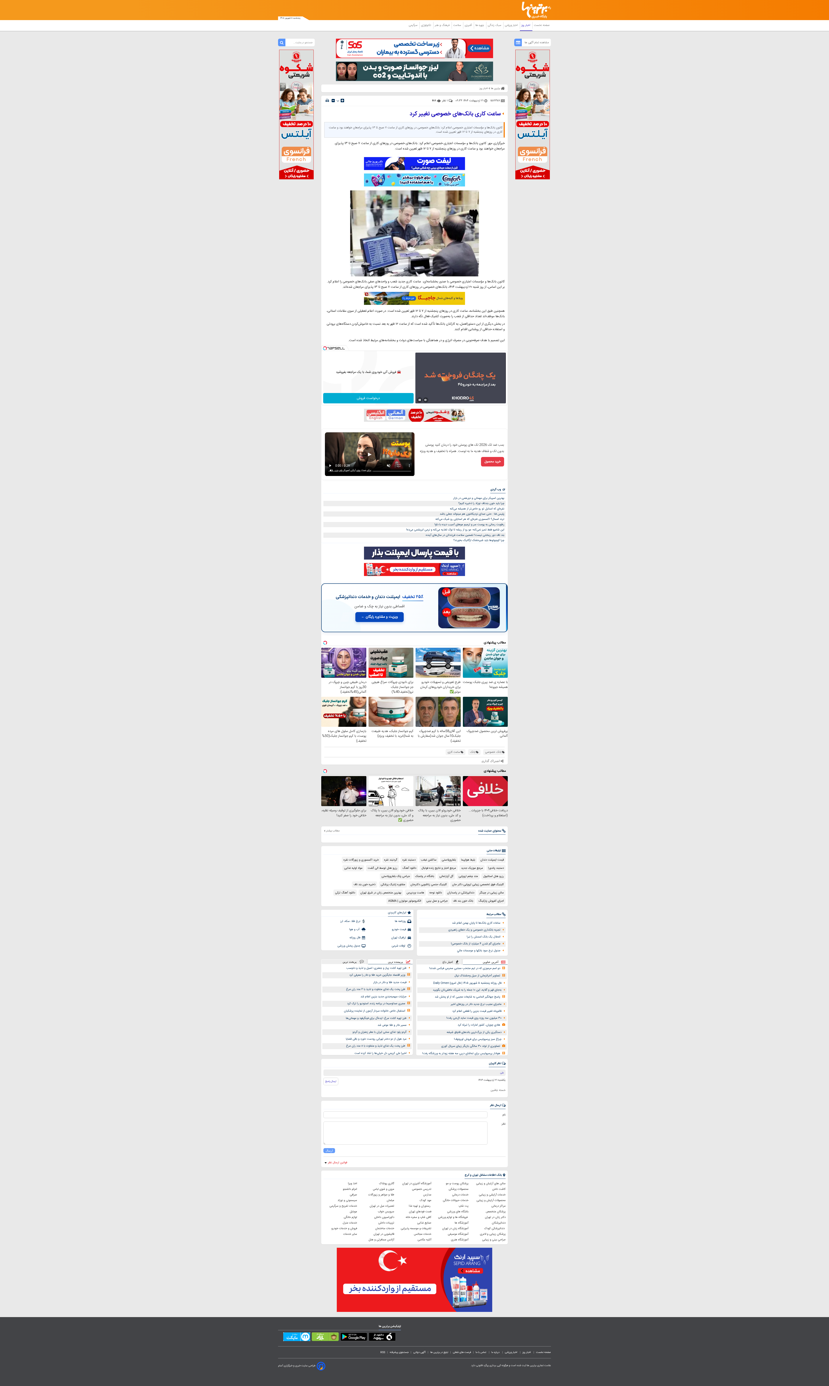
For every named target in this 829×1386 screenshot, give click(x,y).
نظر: (503, 1124)
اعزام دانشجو (350, 1189)
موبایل (353, 1211)
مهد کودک (425, 1200)
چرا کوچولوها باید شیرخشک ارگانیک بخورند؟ (478, 540)
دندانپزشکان (499, 1223)
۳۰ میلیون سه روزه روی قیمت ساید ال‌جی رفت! (474, 1018)
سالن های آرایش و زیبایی (491, 1183)
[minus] (333, 100)
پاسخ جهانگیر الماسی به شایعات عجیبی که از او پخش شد (467, 997)
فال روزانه (355, 937)
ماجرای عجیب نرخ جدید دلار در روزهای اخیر (476, 1004)
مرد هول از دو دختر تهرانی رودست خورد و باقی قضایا (376, 1039)
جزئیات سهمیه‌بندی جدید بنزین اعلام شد (384, 996)
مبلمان (390, 1200)
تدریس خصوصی (421, 1189)
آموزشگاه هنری (459, 1239)
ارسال (329, 1150)
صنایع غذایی (424, 1223)
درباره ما (495, 1352)
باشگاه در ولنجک (424, 876)
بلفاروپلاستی (449, 860)
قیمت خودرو (399, 929)
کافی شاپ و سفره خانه (418, 1217)
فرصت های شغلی (462, 1352)
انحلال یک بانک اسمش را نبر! (483, 937)
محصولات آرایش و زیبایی (491, 1200)
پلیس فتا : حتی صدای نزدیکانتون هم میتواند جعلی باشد (472, 514)
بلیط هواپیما (468, 860)
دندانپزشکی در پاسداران (460, 892)
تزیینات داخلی (386, 1223)
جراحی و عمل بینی (437, 901)
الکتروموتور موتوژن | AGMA (404, 901)
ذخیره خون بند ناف (364, 884)
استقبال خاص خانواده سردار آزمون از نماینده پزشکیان (374, 1011)
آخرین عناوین (490, 962)
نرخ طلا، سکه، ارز (350, 921)
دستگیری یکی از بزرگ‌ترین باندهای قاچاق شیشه (474, 1032)
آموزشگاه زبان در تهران (455, 1228)
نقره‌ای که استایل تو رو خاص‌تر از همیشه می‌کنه (477, 509)
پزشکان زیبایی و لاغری (493, 1234)
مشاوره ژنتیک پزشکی (393, 884)
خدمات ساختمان (384, 1228)
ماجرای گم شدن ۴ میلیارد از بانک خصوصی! (475, 944)
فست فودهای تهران (420, 1211)
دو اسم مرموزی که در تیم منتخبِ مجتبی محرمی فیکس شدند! (464, 968)
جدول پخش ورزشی (348, 946)
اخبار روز (526, 25)
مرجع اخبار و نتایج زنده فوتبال (438, 868)
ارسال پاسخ (330, 1081)
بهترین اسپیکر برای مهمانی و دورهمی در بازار (478, 498)
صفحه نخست (542, 25)
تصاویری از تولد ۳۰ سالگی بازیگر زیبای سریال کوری (470, 1046)
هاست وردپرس (415, 892)
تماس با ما (481, 1352)
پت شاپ (463, 1206)
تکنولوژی (426, 25)
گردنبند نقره (390, 860)
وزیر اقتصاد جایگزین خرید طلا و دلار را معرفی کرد (377, 975)
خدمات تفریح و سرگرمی (343, 1206)
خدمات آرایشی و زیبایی (492, 1194)
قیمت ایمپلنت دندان (492, 860)
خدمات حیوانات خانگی (455, 1200)
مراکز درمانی (498, 1206)
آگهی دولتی (419, 1352)
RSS (382, 1352)
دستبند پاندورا (496, 868)
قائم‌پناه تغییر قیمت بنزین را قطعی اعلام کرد (477, 1011)
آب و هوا (354, 929)
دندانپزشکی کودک (495, 1228)
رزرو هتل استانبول (493, 876)
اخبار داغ (448, 962)
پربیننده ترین (395, 961)
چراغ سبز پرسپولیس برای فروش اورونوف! (478, 1039)
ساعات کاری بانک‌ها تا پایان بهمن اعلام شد (476, 923)
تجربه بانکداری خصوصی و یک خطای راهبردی (474, 930)
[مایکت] (296, 1337)
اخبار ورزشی (512, 25)
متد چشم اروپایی (468, 876)
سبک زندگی (495, 25)
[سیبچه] (382, 1337)
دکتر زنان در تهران (495, 1217)
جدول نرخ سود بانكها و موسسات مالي (478, 950)
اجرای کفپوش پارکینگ (491, 901)
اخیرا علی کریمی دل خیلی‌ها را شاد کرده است (380, 1053)
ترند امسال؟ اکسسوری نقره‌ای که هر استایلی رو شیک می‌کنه (469, 519)
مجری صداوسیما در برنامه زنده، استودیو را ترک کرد (376, 1003)
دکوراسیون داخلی (384, 1217)
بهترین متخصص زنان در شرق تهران (380, 892)
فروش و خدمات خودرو (344, 1228)
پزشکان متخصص (496, 1211)
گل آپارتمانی (446, 876)
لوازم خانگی (350, 1217)
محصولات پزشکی (458, 1189)
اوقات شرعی (399, 946)
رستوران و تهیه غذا (420, 1206)
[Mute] (425, 400)
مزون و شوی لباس (383, 1189)
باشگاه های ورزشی (457, 1211)
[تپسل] (325, 348)
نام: (504, 1114)
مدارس (427, 1194)
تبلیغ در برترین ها (439, 1352)
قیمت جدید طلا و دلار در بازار (390, 982)
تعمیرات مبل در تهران (382, 1206)
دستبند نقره (409, 860)
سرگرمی (413, 25)
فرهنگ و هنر (442, 25)
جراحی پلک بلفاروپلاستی (395, 876)
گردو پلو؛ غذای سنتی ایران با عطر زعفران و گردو (380, 1032)
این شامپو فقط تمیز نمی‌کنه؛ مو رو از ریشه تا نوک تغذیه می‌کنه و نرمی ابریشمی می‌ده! (455, 530)
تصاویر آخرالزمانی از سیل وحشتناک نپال (477, 976)
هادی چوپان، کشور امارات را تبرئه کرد (479, 1025)
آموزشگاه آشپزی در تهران (416, 1183)
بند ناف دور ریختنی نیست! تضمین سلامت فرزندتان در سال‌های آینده (465, 535)
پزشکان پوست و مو (457, 1183)
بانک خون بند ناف (463, 901)
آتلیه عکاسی (424, 1239)
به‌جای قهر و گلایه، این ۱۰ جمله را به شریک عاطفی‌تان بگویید (467, 990)
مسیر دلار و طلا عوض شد (392, 1025)
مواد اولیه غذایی (353, 868)
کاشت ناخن (499, 1189)
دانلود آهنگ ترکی (345, 892)
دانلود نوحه (435, 892)
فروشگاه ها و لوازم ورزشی (453, 1217)
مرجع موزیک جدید (472, 868)
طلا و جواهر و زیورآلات (381, 1194)
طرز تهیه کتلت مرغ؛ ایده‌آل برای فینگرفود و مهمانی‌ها (376, 1018)
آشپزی (469, 25)
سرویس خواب (386, 1211)
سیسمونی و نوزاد (347, 1200)
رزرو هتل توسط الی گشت (382, 868)
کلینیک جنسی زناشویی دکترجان (428, 884)
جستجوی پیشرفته (399, 1352)
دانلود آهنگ (409, 868)
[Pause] (419, 400)
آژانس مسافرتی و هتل (381, 1239)
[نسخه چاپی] (327, 100)
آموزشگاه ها (461, 1223)
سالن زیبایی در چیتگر (491, 892)
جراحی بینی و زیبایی (494, 1239)
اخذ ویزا (352, 1183)
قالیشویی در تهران (383, 1234)
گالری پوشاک (386, 1183)
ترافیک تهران (398, 937)
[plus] (342, 100)
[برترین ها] (534, 10)
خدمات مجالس (422, 1234)
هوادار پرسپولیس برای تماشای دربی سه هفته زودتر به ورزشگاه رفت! (461, 1053)
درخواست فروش (368, 398)
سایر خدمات (350, 1234)
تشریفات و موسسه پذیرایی (416, 1228)
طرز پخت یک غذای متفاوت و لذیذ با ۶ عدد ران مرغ (375, 989)
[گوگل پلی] (353, 1337)
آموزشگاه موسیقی (458, 1234)
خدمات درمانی (460, 1194)
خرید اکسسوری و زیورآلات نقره (361, 860)
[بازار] (325, 1337)
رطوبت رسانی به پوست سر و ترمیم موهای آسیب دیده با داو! (469, 524)
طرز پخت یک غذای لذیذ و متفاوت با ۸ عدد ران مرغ (375, 1046)
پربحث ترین (350, 961)
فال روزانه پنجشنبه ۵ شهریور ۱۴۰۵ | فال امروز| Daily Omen (467, 983)
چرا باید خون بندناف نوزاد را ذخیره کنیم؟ (481, 503)
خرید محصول (492, 461)
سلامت (457, 25)
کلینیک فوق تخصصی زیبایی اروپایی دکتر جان (478, 884)
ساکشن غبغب (429, 860)
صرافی (353, 1194)
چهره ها (480, 25)
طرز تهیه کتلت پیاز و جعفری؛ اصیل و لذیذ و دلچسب (376, 968)
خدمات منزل (350, 1223)
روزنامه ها (400, 921)
